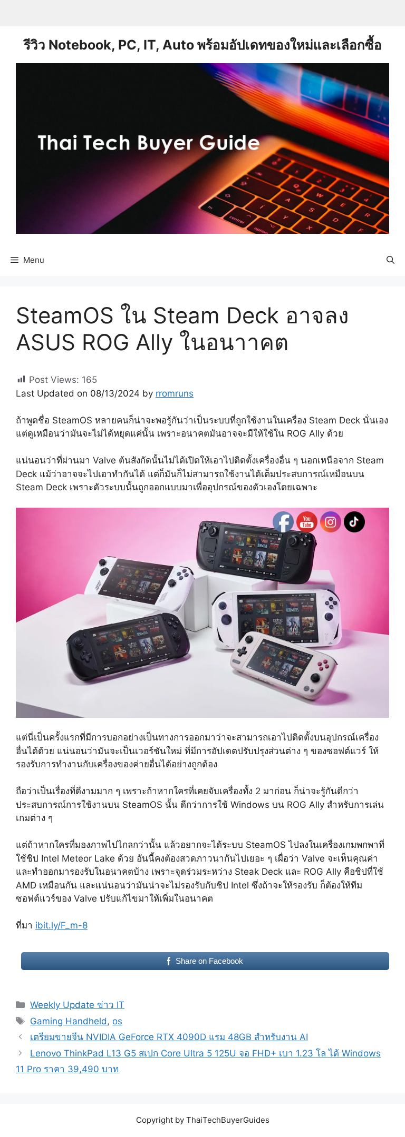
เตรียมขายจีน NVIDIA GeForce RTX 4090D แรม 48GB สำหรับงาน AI (169, 1037)
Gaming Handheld (68, 1021)
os (117, 1021)
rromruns (175, 393)
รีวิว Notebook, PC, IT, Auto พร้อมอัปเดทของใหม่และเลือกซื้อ (203, 45)
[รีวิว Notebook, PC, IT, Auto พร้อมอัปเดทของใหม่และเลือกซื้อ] (202, 148)
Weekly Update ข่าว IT (77, 1005)
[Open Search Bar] (390, 260)
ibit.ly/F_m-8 (61, 925)
